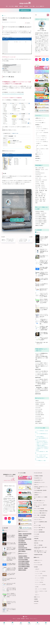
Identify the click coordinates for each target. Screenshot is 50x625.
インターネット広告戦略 (22, 537)
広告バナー (38, 152)
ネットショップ (38, 416)
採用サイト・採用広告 (38, 423)
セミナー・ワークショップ (39, 502)
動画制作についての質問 (39, 225)
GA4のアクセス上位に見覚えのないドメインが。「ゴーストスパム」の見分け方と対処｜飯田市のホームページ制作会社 (41, 373)
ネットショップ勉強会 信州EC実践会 (40, 510)
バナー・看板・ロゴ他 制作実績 (40, 515)
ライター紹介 (36, 534)
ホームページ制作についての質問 (40, 218)
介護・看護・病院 (41, 190)
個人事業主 (36, 192)
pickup (36, 167)
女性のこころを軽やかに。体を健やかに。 (42, 149)
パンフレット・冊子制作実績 (39, 517)
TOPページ (36, 484)
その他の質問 (37, 213)
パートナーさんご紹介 (40, 122)
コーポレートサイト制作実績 (42, 128)
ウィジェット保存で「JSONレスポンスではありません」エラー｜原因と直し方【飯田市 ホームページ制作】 (41, 365)
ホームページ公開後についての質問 (40, 216)
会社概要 (38, 143)
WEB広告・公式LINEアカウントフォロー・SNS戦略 (40, 487)
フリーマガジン (37, 183)
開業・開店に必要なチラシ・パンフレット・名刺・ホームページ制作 (40, 552)
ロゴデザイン (37, 223)
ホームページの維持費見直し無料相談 (40, 522)
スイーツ (36, 178)
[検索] (48, 15)
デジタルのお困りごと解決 (39, 414)
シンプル (45, 176)
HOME (25, 616)
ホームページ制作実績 (41, 139)
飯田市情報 (38, 158)
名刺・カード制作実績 (38, 545)
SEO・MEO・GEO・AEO (39, 402)
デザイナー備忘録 (21, 540)
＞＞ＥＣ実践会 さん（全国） (40, 460)
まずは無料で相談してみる (17, 219)
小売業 (36, 195)
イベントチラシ (37, 171)
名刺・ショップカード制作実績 (41, 146)
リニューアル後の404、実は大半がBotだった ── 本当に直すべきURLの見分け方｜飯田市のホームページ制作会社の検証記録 (41, 381)
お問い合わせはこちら (25, 10)
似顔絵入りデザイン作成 (38, 540)
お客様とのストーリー (40, 118)
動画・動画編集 (38, 421)
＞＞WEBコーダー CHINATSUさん (41, 444)
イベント (46, 169)
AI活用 (36, 400)
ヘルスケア (42, 183)
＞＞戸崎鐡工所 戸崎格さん (40, 445)
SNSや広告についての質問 (39, 211)
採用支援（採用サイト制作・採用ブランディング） (40, 548)
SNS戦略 (20, 535)
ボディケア (42, 185)
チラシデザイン (43, 213)
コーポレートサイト (38, 174)
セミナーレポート (39, 120)
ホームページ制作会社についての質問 (40, 220)
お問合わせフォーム (37, 492)
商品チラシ (41, 192)
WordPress (25, 535)
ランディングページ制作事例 (42, 141)
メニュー (36, 188)
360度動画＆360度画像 (38, 475)
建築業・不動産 (41, 195)
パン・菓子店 (42, 181)
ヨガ (39, 188)
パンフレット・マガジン (41, 137)
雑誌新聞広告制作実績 (38, 554)
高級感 (36, 202)
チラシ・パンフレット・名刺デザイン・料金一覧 (40, 506)
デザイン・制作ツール (22, 542)
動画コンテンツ (38, 154)
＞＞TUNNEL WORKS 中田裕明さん (41, 447)
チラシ (40, 178)
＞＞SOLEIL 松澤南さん (39, 436)
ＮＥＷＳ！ (38, 160)
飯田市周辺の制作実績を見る (17, 224)
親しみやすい (37, 199)
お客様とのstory (37, 169)
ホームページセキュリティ (23, 547)
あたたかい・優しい (41, 167)
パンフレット (37, 181)
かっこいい (42, 169)
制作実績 (16, 6)
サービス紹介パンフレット (39, 176)
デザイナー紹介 (32, 6)
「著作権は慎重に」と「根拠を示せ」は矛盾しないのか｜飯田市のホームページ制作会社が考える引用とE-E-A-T (41, 389)
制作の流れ (26, 6)
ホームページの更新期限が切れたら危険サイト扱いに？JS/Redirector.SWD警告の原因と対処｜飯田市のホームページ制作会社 (41, 356)
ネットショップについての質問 (23, 559)
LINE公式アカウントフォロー (39, 482)
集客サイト (44, 199)
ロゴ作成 (36, 190)
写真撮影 (42, 223)
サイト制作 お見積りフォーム (39, 500)
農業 (40, 199)
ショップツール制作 (40, 130)
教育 (44, 195)
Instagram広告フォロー (38, 480)
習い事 (40, 197)
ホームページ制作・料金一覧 (39, 527)
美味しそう (36, 197)
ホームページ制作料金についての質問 (24, 566)
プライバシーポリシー (38, 519)
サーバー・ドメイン (38, 409)
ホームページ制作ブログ (40, 6)
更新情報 (37, 156)
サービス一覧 (11, 6)
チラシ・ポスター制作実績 (39, 508)
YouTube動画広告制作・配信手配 (40, 490)
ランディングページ (44, 188)
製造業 (43, 197)
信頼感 (46, 190)
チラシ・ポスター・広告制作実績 (42, 133)
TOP (6, 6)
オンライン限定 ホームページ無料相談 (40, 498)
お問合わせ (27, 618)
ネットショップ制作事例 (41, 135)
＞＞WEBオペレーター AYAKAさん (41, 442)
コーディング (37, 407)
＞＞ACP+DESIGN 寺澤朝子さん (41, 441)
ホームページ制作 (37, 185)
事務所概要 (36, 538)
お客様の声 (21, 6)
